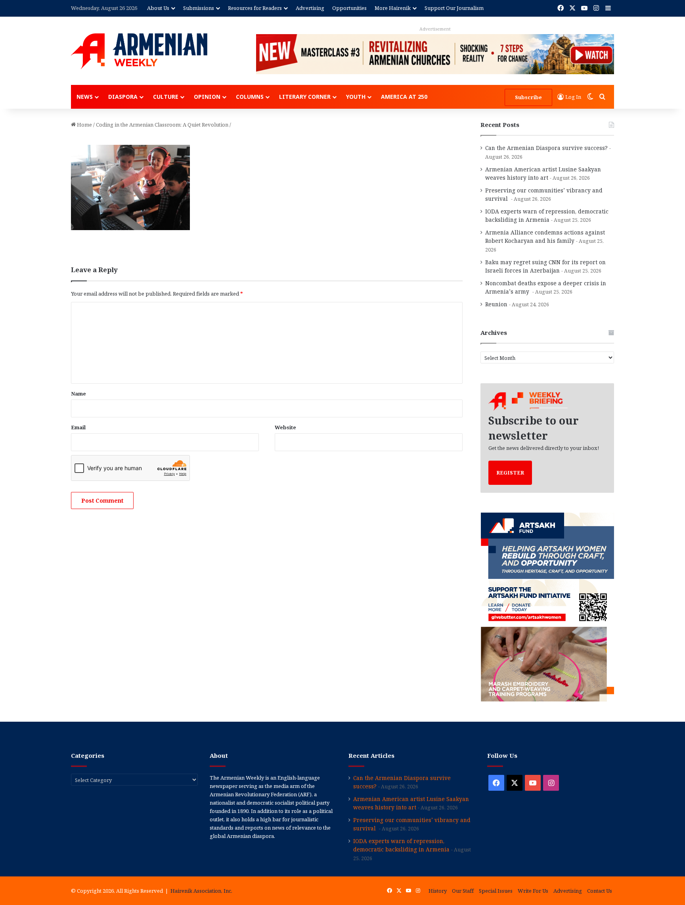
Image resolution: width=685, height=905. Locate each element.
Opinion (207, 96)
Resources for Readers (255, 8)
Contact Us (599, 890)
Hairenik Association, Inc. (201, 890)
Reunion (496, 304)
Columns (250, 96)
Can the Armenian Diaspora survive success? (546, 148)
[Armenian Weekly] (139, 51)
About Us (158, 8)
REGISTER (510, 472)
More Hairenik (393, 8)
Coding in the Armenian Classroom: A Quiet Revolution (162, 124)
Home (84, 124)
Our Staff (463, 890)
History (438, 890)
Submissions (198, 8)
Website (285, 427)
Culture (165, 96)
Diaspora (123, 96)
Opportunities (349, 8)
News (85, 96)
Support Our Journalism (454, 8)
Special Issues (496, 890)
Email (78, 427)
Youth (355, 96)
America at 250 (404, 96)
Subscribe (528, 97)
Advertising (310, 8)
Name (78, 393)
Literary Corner (305, 96)
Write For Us (533, 890)
